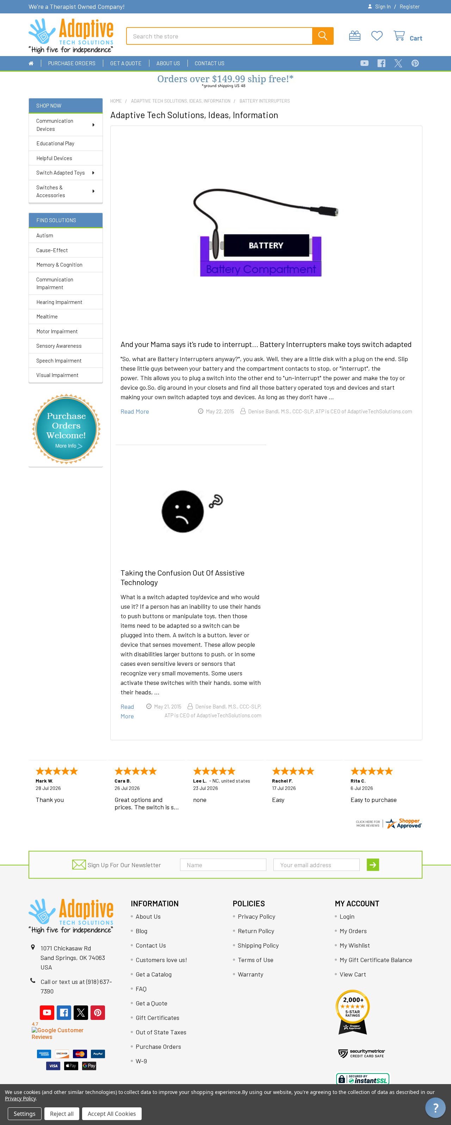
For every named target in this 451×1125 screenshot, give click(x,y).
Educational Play (55, 143)
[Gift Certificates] (356, 35)
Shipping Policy (258, 945)
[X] (398, 63)
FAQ (141, 988)
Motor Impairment (57, 331)
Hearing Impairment (59, 302)
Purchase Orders (71, 63)
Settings (25, 1114)
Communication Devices (54, 124)
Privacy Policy (256, 916)
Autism (44, 235)
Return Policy (256, 931)
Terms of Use (255, 959)
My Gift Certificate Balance (376, 959)
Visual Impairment (57, 375)
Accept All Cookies (112, 1114)
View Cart (353, 974)
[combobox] (230, 36)
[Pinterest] (415, 63)
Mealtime (47, 316)
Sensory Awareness (59, 345)
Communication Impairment (54, 283)
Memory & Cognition (59, 264)
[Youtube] (364, 63)
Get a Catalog (154, 974)
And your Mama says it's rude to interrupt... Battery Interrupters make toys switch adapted (266, 343)
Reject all (62, 1114)
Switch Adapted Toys (60, 172)
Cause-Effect (52, 250)
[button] (225, 82)
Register (410, 6)
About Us (168, 63)
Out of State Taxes (161, 1032)
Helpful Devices (54, 158)
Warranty (250, 974)
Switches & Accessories (50, 191)
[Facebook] (381, 63)
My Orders (353, 931)
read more (135, 411)
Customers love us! (161, 959)
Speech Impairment (59, 360)
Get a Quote (126, 63)
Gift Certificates (157, 1017)
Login (347, 916)
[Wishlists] (379, 35)
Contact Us (209, 63)
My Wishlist (355, 945)
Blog (141, 931)
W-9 (141, 1061)
